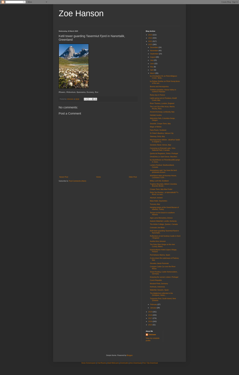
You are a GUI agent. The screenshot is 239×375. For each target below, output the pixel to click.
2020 (150, 44)
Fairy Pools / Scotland (158, 130)
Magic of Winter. (156, 127)
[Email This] (85, 99)
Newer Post (63, 177)
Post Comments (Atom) (77, 181)
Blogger (130, 355)
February (153, 304)
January (153, 308)
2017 (150, 318)
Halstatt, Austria (156, 115)
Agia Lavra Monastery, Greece (161, 218)
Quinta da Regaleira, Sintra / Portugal (164, 153)
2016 (150, 321)
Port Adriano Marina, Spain (160, 255)
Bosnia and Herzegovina (159, 87)
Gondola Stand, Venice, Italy (160, 145)
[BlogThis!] (87, 99)
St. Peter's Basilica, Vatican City (161, 133)
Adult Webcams (113, 363)
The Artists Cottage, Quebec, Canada (164, 224)
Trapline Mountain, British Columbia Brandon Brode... (163, 185)
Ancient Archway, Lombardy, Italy (162, 112)
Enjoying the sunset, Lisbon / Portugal (164, 277)
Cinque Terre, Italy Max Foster (161, 189)
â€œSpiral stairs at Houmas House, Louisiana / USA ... (163, 177)
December (154, 47)
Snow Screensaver (88, 363)
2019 (150, 312)
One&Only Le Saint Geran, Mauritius (163, 157)
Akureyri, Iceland (156, 198)
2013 (150, 325)
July (152, 60)
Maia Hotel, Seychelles (158, 201)
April (152, 70)
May (152, 67)
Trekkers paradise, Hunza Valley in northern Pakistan (163, 91)
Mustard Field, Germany (159, 284)
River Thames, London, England (162, 103)
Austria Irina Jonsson (158, 241)
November (154, 51)
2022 (150, 38)
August (153, 57)
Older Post (133, 177)
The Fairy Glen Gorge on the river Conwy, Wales (162, 245)
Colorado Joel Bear (157, 228)
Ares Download (135, 363)
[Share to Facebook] (93, 99)
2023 (150, 35)
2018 (150, 315)
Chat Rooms (101, 363)
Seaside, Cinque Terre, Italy (160, 124)
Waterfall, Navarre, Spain (159, 290)
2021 (150, 41)
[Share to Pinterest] (95, 99)
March (152, 73)
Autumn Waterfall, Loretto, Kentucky (163, 221)
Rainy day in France (157, 95)
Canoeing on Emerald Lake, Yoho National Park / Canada (162, 149)
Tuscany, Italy (155, 204)
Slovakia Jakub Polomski (159, 263)
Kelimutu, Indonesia (157, 287)
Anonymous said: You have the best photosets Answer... (163, 171)
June (152, 64)
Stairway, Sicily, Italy (157, 136)
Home (98, 177)
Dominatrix (124, 363)
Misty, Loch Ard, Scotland (159, 181)
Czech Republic (156, 280)
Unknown (152, 335)
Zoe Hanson (81, 13)
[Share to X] (90, 99)
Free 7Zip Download (150, 363)
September (154, 54)
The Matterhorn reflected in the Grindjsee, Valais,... (161, 294)
